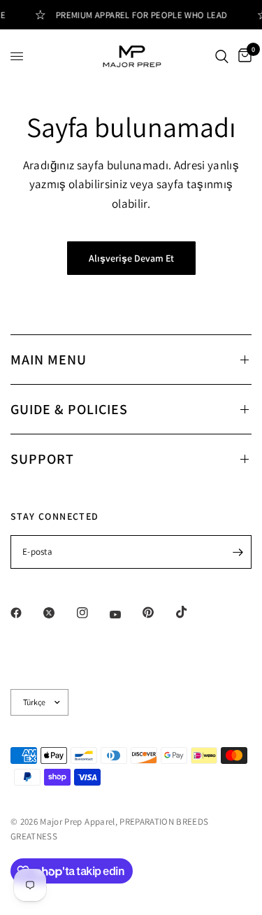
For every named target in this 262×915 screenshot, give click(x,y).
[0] (242, 56)
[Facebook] (25, 612)
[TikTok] (191, 612)
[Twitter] (58, 612)
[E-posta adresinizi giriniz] (238, 552)
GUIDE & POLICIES (69, 409)
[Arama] (221, 56)
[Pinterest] (158, 612)
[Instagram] (92, 612)
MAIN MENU (48, 359)
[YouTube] (125, 614)
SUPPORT (42, 459)
